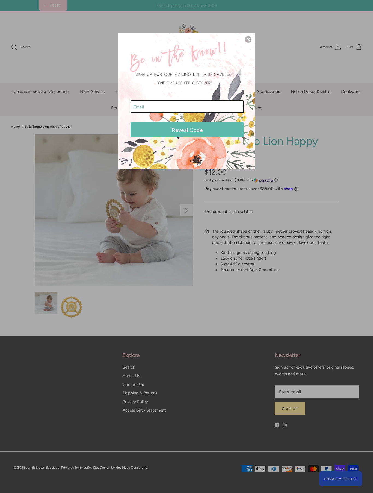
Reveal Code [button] (187, 130)
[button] (248, 39)
